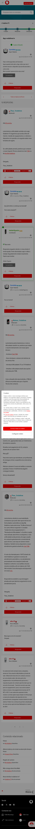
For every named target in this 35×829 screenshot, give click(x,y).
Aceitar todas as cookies (17, 428)
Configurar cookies (17, 434)
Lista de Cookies (9, 414)
